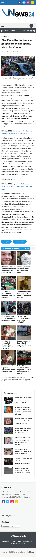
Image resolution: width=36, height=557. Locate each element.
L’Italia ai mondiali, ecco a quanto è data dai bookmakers (23, 430)
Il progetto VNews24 (9, 541)
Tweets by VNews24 (9, 516)
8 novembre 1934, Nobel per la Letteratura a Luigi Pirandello (23, 400)
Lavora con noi (28, 541)
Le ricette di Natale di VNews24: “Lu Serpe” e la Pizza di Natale (23, 451)
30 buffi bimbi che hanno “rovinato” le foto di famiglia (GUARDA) (23, 421)
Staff (19, 541)
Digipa (31, 552)
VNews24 (18, 536)
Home (3, 377)
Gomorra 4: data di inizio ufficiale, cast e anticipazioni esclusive (23, 461)
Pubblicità (14, 544)
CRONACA (5, 37)
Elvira (9, 51)
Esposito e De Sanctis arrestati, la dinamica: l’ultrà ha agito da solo (16, 186)
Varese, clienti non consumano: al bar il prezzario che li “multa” (23, 470)
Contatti (22, 544)
